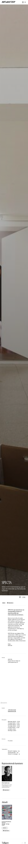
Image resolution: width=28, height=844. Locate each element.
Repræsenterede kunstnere (12, 763)
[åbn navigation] (25, 2)
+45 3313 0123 (12, 709)
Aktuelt (5, 802)
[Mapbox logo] (3, 703)
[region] (14, 686)
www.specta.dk (12, 711)
